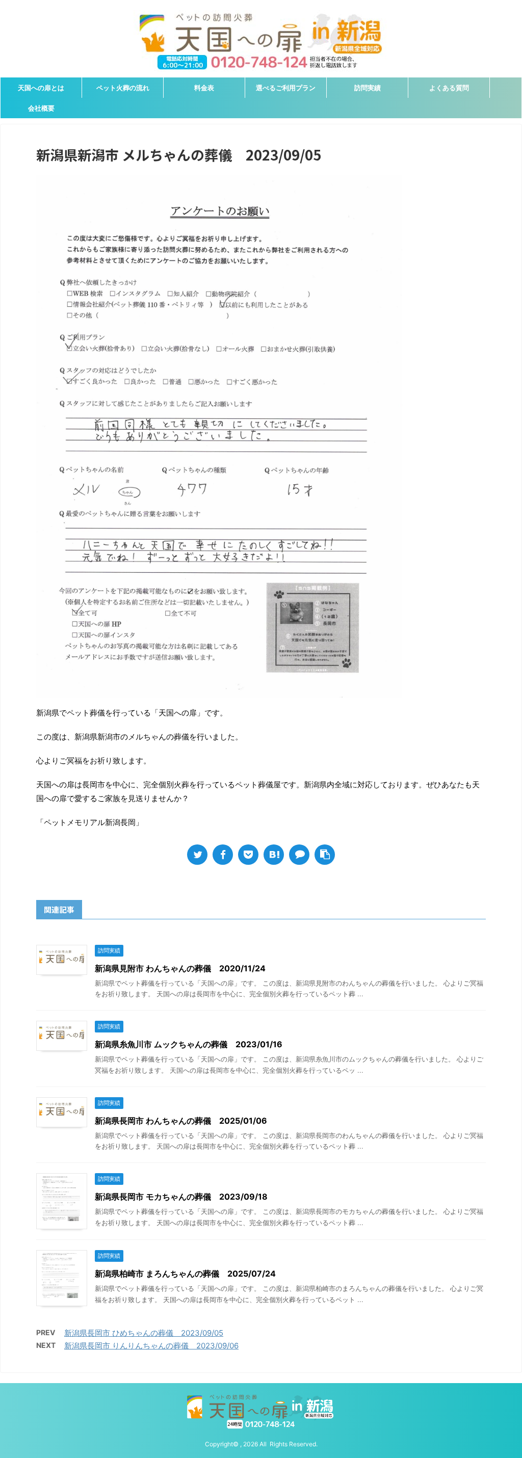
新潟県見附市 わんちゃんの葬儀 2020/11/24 (180, 968)
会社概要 (41, 108)
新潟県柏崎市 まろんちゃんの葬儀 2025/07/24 (185, 1273)
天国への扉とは (41, 88)
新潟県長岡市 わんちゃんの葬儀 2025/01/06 (181, 1121)
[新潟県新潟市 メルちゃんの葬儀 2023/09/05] (274, 854)
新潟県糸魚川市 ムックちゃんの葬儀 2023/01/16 (188, 1044)
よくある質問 (449, 88)
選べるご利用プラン (286, 88)
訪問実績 (367, 88)
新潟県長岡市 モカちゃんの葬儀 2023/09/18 (181, 1196)
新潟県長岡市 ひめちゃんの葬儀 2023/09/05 (143, 1333)
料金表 (204, 88)
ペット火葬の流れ (122, 88)
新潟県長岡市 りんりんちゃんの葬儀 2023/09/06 (151, 1345)
